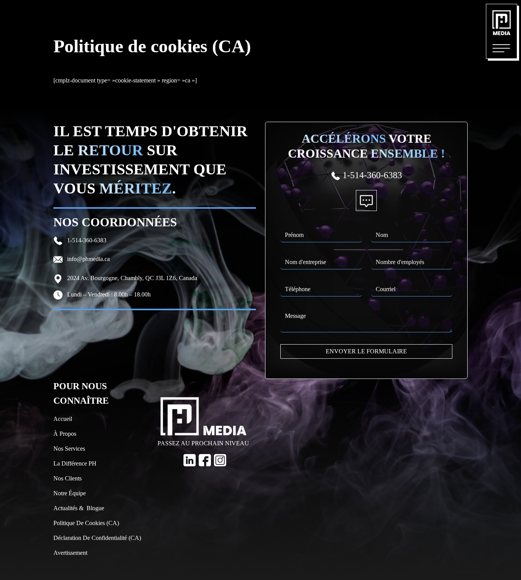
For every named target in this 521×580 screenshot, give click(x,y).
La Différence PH (74, 463)
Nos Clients (67, 478)
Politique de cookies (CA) (86, 523)
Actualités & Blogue (78, 508)
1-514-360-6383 (86, 240)
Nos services (69, 448)
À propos (64, 433)
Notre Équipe (69, 493)
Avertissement (70, 552)
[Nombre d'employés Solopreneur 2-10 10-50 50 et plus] (412, 257)
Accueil (62, 419)
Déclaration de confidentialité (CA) (97, 538)
